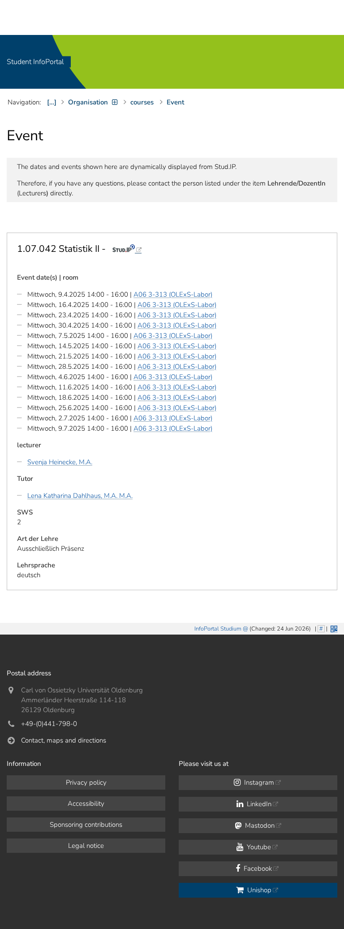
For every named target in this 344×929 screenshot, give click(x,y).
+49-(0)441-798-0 (49, 723)
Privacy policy (86, 782)
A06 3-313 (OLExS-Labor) (172, 294)
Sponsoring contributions (86, 824)
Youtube (258, 847)
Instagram (258, 782)
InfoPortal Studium (217, 629)
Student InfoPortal (35, 62)
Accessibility (86, 803)
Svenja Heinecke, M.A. (59, 462)
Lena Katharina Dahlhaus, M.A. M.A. (80, 495)
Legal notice (86, 845)
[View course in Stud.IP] (127, 248)
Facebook (257, 868)
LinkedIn (258, 803)
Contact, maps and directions (63, 740)
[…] (51, 102)
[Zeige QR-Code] (333, 628)
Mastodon (259, 825)
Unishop (258, 890)
